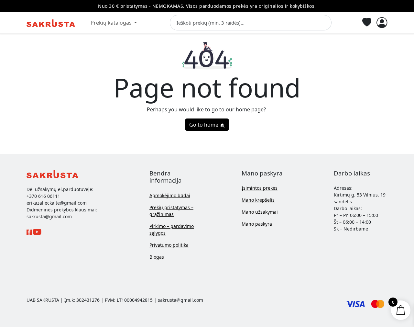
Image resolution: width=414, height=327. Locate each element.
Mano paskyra (257, 224)
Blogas (156, 257)
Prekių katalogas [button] (112, 22)
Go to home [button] (204, 124)
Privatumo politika (169, 245)
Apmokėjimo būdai (169, 195)
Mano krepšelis (258, 200)
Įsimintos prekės (260, 188)
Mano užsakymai (260, 212)
